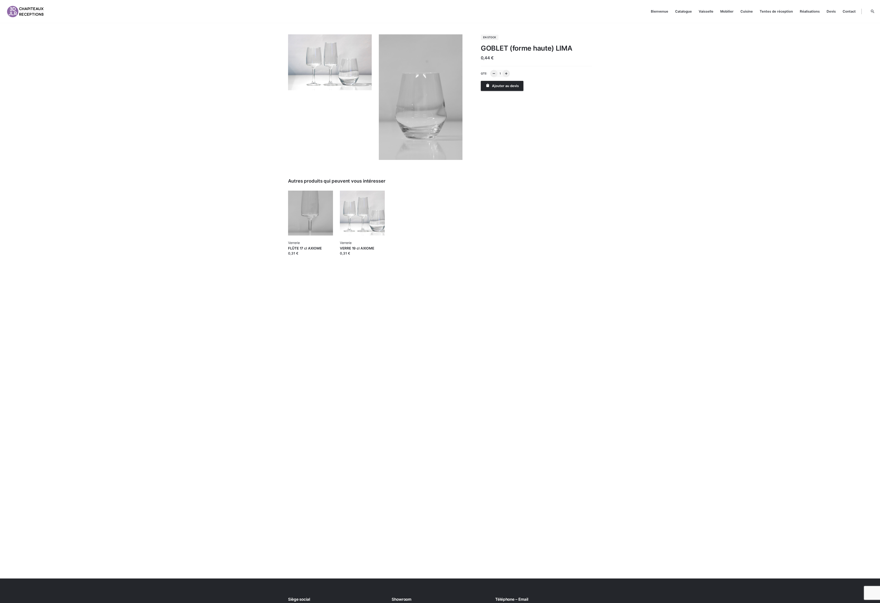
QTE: (484, 73)
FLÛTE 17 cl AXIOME (305, 248)
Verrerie (294, 243)
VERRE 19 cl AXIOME (357, 248)
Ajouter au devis (301, 258)
